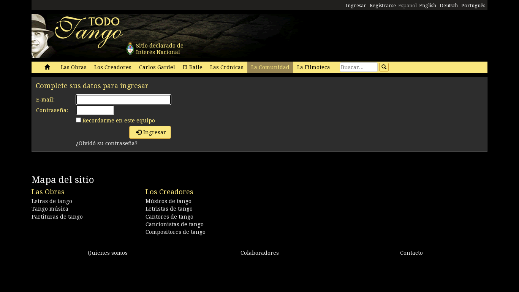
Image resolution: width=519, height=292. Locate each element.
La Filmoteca (313, 67)
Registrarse (383, 5)
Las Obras (74, 67)
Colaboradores (260, 253)
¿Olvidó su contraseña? (107, 143)
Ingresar (356, 5)
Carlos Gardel (157, 67)
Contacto (411, 253)
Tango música (50, 209)
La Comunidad (270, 67)
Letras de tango (52, 201)
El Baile (193, 67)
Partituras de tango (57, 217)
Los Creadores (112, 67)
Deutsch (449, 5)
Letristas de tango (169, 209)
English (427, 5)
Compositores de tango (176, 232)
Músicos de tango (168, 201)
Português (473, 5)
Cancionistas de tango (175, 224)
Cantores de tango (169, 217)
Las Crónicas (227, 67)
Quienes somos (108, 253)
